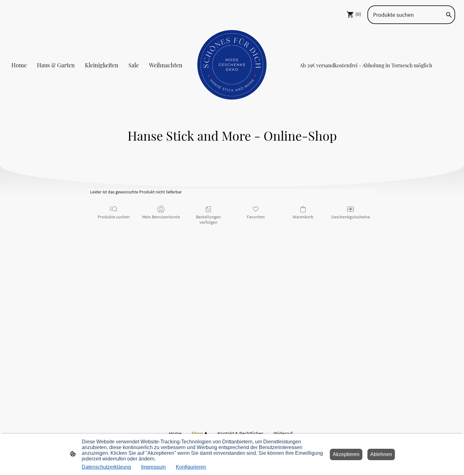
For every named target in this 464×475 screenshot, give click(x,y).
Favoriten (256, 217)
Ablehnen (381, 454)
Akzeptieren (346, 454)
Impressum (153, 467)
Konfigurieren (191, 467)
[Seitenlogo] (232, 65)
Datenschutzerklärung (106, 467)
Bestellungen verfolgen (208, 219)
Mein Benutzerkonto (161, 217)
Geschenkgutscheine (350, 217)
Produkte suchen (114, 217)
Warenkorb (303, 217)
